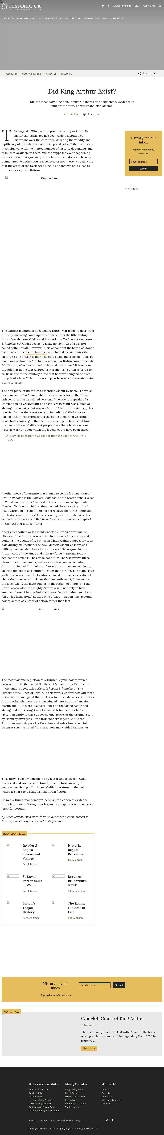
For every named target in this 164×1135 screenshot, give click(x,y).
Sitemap (106, 1103)
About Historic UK (113, 18)
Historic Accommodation (16, 18)
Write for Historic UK (111, 1100)
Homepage (11, 73)
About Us (106, 1089)
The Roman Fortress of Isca (76, 907)
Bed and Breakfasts (38, 1089)
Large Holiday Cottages (40, 1103)
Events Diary (71, 1100)
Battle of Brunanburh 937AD (77, 881)
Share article (149, 73)
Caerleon (48, 727)
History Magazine (48, 18)
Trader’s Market (73, 1107)
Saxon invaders (36, 352)
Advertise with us (122, 5)
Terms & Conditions (38, 1120)
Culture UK (66, 73)
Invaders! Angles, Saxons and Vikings (31, 851)
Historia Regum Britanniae (76, 849)
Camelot (40, 710)
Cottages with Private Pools (42, 1107)
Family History (73, 18)
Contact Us (149, 5)
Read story (89, 1048)
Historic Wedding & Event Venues (45, 1110)
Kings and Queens (74, 1089)
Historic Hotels (36, 1096)
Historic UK (21, 7)
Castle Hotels (35, 1093)
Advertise (106, 1093)
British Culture (72, 1093)
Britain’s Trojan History (29, 907)
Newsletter (92, 18)
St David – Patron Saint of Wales (32, 881)
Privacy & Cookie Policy (62, 1120)
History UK (51, 73)
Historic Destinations (75, 1096)
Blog (137, 5)
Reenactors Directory (75, 1103)
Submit (143, 168)
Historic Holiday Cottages (41, 1100)
